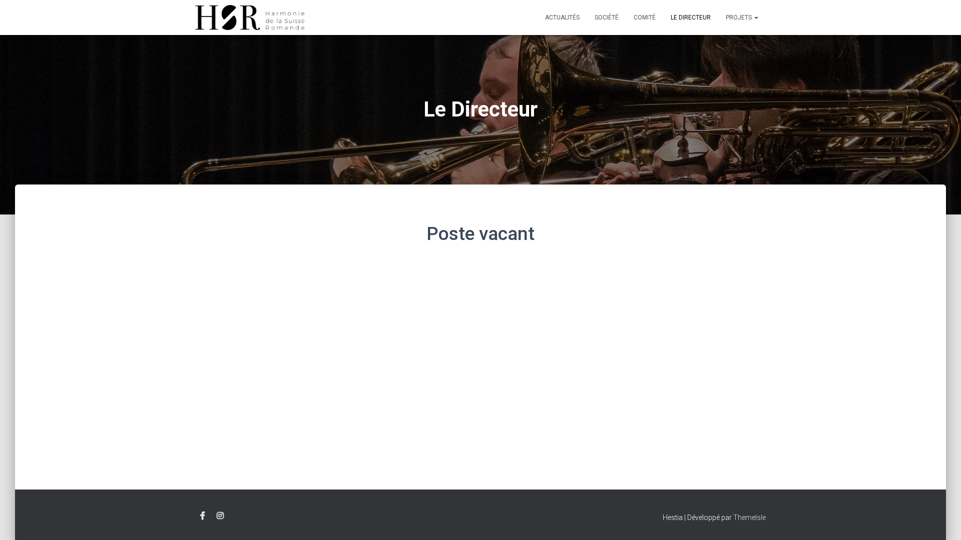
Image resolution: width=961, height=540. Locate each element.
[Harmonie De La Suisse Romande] (250, 17)
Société (607, 17)
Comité (645, 17)
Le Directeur (691, 17)
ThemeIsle (749, 518)
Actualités (562, 17)
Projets (739, 17)
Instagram (220, 516)
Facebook (202, 516)
